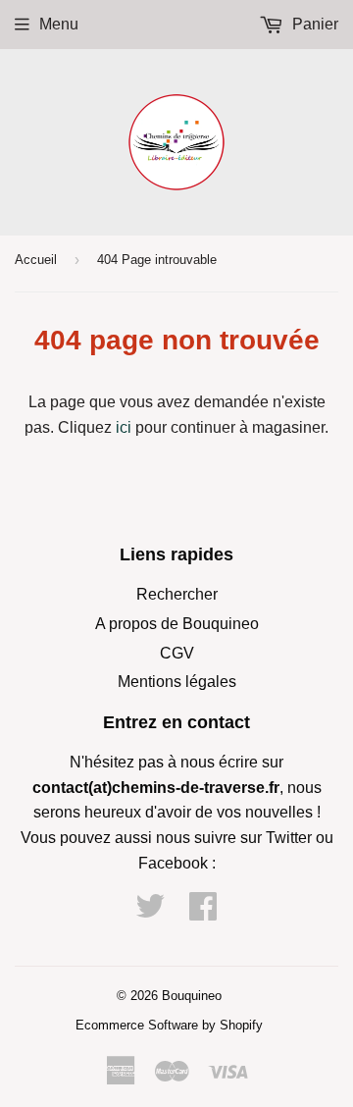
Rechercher (177, 594)
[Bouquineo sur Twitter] (150, 912)
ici (123, 427)
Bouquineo (192, 995)
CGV (177, 653)
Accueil (36, 259)
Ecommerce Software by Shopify (169, 1025)
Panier (313, 24)
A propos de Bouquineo (177, 623)
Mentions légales (177, 681)
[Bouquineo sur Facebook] (203, 912)
